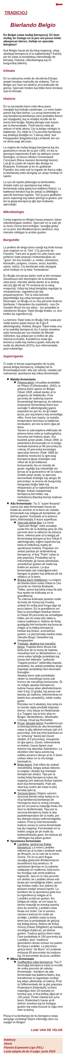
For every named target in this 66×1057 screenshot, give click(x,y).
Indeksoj (9, 1039)
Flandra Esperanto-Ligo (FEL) (23, 1047)
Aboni (8, 1043)
